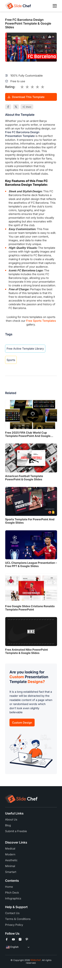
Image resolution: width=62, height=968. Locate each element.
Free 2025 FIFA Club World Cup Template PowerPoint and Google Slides (27, 434)
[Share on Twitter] (16, 106)
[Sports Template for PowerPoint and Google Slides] (31, 501)
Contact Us (12, 913)
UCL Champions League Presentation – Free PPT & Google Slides (31, 564)
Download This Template (28, 97)
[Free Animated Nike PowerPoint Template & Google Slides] (31, 631)
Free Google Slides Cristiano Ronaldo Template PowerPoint (30, 607)
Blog (8, 825)
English (14, 947)
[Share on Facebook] (8, 106)
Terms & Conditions (18, 919)
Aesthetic (11, 860)
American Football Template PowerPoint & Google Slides (24, 477)
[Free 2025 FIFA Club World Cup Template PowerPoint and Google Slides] (31, 414)
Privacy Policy (14, 924)
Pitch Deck (12, 892)
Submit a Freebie (16, 831)
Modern (10, 854)
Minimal (10, 866)
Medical (10, 848)
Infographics (13, 898)
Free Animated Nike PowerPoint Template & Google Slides (26, 651)
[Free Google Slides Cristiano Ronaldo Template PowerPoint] (31, 588)
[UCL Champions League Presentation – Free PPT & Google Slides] (31, 544)
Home (9, 886)
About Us (11, 819)
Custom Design (22, 722)
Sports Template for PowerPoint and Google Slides (29, 521)
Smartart (10, 871)
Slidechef (35, 960)
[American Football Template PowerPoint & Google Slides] (31, 458)
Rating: (10, 87)
